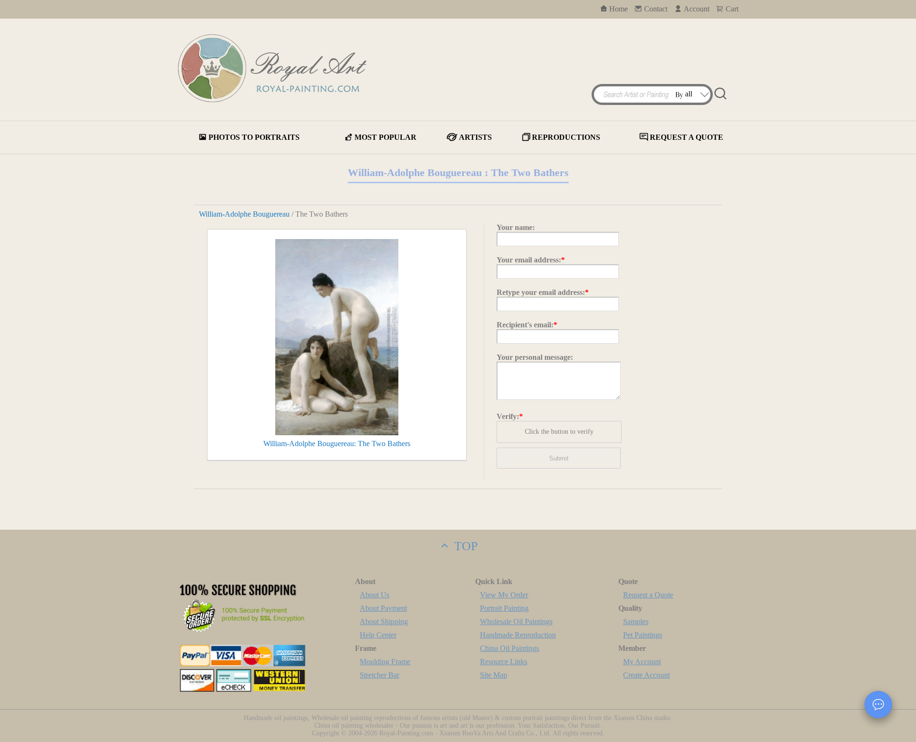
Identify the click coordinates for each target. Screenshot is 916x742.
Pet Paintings (642, 635)
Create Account (646, 675)
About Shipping (384, 621)
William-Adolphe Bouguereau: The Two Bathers (336, 443)
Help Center (378, 635)
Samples (635, 621)
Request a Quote (648, 595)
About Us (374, 595)
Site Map (493, 675)
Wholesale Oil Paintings (516, 621)
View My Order (504, 595)
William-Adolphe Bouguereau (244, 214)
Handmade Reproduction (518, 635)
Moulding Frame (385, 662)
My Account (642, 662)
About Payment (383, 608)
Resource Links (503, 662)
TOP (464, 546)
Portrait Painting (504, 608)
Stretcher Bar (379, 675)
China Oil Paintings (509, 648)
